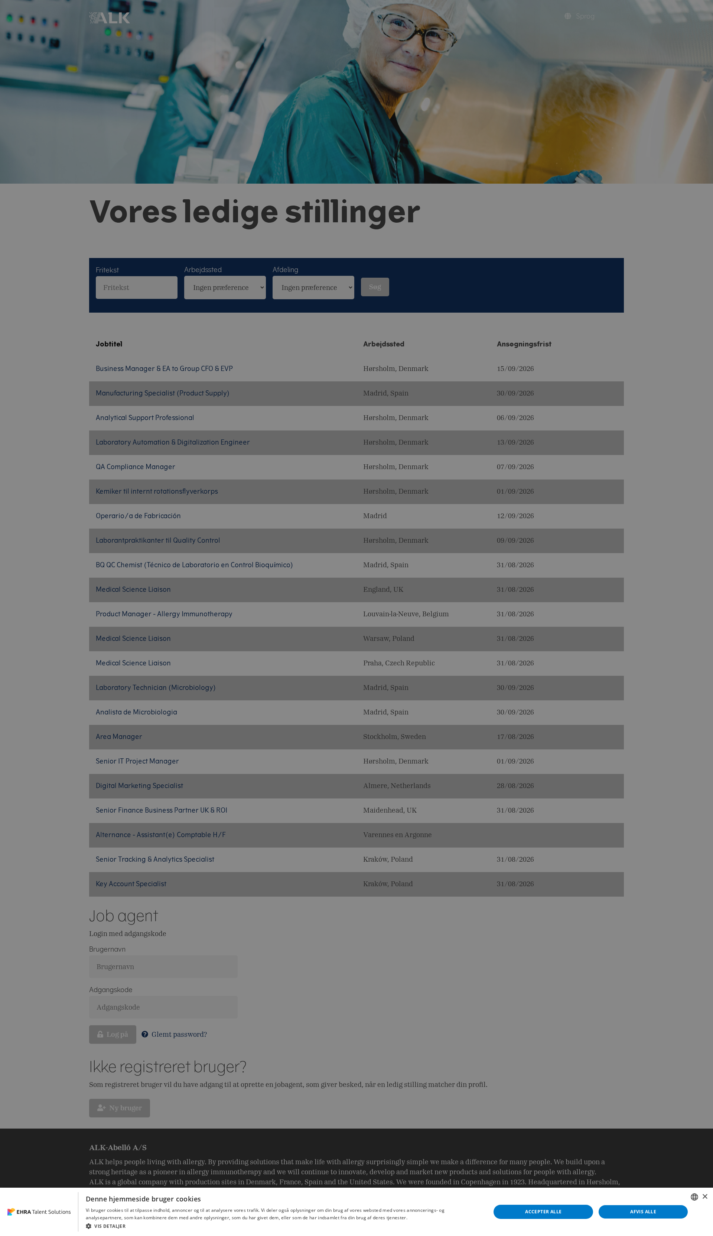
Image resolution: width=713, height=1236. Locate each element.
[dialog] (356, 1212)
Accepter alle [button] (543, 1211)
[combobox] (694, 1197)
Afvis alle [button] (643, 1211)
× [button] (704, 1197)
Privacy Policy (423, 1217)
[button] (282, 1226)
